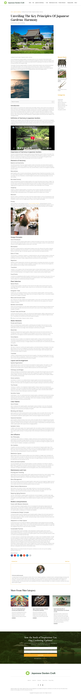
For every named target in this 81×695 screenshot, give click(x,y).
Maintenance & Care (53, 2)
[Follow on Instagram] (43, 685)
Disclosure (39, 680)
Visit (33, 2)
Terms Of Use (44, 680)
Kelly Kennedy (14, 22)
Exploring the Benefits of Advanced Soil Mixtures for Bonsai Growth (61, 610)
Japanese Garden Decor (62, 102)
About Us (29, 680)
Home (12, 11)
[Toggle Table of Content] (52, 102)
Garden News (60, 100)
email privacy (44, 658)
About (75, 2)
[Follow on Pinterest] (40, 685)
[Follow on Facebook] (38, 685)
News (30, 2)
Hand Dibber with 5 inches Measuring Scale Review (62, 79)
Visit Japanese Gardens (62, 109)
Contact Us (34, 680)
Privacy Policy (51, 680)
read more (14, 617)
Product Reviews (62, 2)
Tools (47, 2)
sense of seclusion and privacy (34, 203)
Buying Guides (70, 2)
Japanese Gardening (39, 2)
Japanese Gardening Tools (62, 105)
